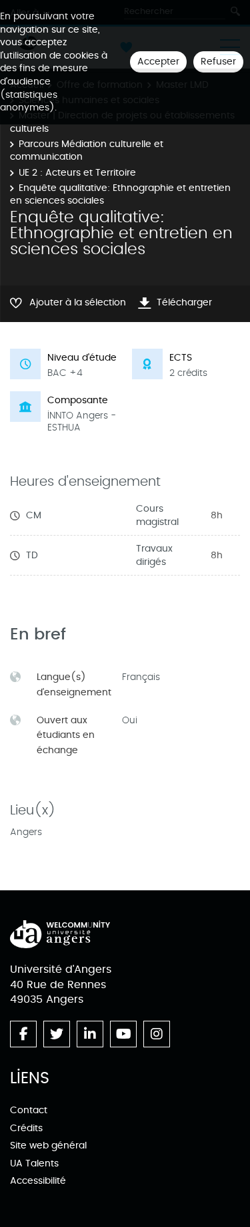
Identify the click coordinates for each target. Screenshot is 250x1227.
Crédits (26, 1128)
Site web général (48, 1145)
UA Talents (34, 1163)
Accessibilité (38, 1181)
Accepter (158, 62)
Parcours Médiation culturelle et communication (86, 150)
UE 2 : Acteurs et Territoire (77, 173)
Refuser (218, 62)
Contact (28, 1110)
